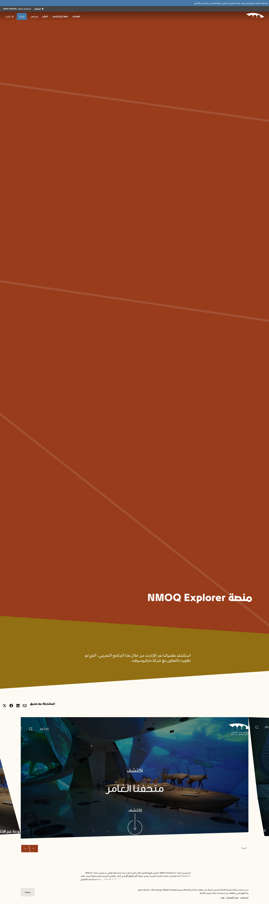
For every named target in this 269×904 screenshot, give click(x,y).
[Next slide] (25, 848)
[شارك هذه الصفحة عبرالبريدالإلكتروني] (25, 706)
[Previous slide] (33, 848)
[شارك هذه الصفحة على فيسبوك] (11, 706)
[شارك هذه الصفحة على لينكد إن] (18, 706)
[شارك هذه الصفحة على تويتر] (4, 706)
